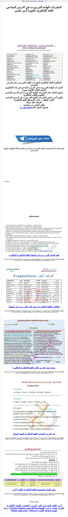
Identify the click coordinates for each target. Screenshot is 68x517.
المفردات (47, 505)
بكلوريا (61, 508)
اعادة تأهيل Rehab (19, 510)
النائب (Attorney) (36, 510)
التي (40, 505)
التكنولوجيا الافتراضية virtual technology (27, 508)
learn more (40, 1)
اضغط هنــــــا (26, 107)
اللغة (55, 505)
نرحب (48, 508)
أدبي (60, 505)
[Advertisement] (34, 29)
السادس (26, 505)
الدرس (34, 505)
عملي (54, 508)
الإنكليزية (11, 505)
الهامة (18, 505)
